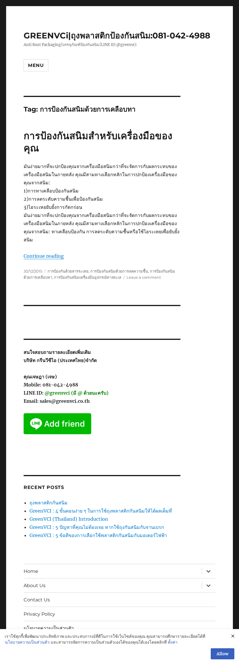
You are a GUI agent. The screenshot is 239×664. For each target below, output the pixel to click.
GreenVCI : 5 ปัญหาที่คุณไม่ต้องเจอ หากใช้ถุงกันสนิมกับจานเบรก (96, 527)
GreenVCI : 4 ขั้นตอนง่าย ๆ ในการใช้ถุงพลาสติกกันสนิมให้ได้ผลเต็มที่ (100, 511)
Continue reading (44, 256)
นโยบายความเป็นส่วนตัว (49, 628)
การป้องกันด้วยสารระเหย (68, 271)
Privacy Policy (39, 614)
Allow (223, 653)
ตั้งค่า (173, 642)
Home (31, 571)
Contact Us (37, 600)
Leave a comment (143, 277)
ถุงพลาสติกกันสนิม (48, 503)
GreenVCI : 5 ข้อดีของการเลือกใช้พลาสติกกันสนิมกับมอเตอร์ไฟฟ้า (98, 535)
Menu (36, 65)
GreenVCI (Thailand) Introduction (68, 519)
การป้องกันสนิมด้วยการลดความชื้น (119, 271)
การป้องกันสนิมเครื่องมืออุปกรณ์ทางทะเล (87, 277)
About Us (34, 585)
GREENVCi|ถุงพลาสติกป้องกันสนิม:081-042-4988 (117, 35)
